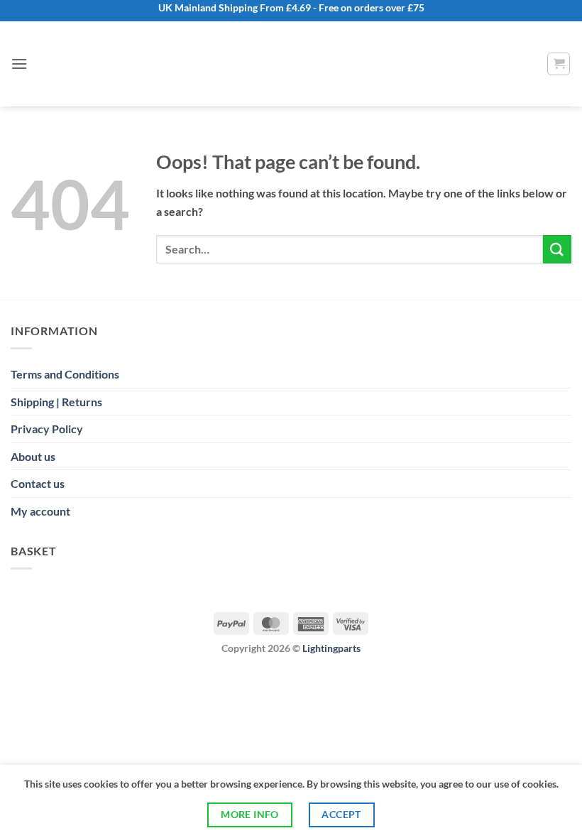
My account (40, 511)
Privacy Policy (47, 428)
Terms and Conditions (65, 374)
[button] (19, 63)
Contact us (38, 483)
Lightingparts (331, 648)
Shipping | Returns (56, 401)
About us (33, 456)
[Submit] (557, 249)
